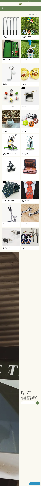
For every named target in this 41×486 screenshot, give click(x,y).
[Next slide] (40, 1)
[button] (33, 14)
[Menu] (1, 4)
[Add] (18, 33)
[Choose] (37, 33)
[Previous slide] (1, 1)
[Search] (3, 4)
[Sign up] (37, 403)
